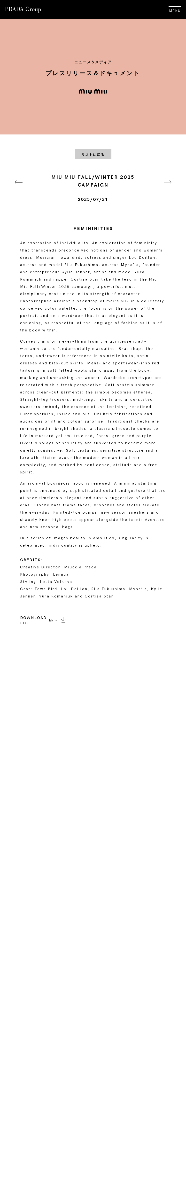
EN (51, 620)
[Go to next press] (167, 188)
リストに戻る (93, 155)
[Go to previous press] (19, 188)
